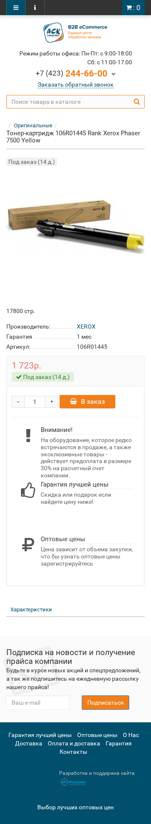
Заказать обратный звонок (76, 84)
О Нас (131, 735)
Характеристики (31, 609)
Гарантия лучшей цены (40, 735)
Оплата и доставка (74, 743)
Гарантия (119, 743)
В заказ (93, 401)
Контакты (73, 751)
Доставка (28, 743)
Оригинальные (33, 125)
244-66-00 (71, 73)
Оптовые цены (97, 735)
